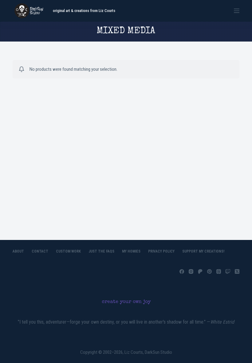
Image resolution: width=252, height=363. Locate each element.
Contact (40, 251)
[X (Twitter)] (237, 271)
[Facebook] (181, 271)
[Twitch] (228, 271)
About (18, 251)
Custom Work (68, 251)
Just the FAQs (101, 251)
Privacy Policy (161, 251)
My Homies (131, 251)
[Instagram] (191, 271)
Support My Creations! (203, 251)
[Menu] (236, 11)
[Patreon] (200, 271)
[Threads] (218, 271)
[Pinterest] (209, 271)
